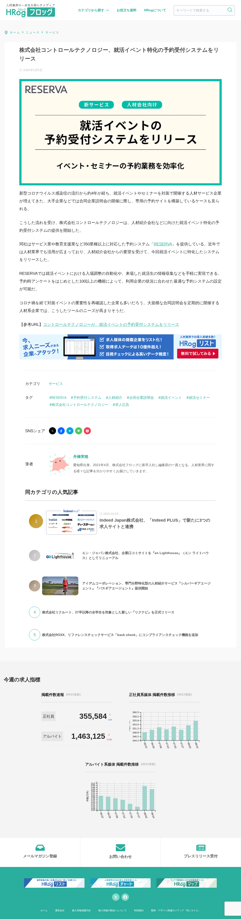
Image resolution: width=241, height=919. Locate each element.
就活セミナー (199, 397)
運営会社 (59, 910)
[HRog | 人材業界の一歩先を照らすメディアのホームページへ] (30, 10)
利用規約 (139, 910)
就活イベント (171, 397)
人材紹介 (115, 397)
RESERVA (163, 244)
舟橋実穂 (80, 457)
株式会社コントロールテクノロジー (80, 404)
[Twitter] (116, 897)
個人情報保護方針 (81, 910)
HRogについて (155, 10)
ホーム (44, 910)
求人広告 (122, 404)
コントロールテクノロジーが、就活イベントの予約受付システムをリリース (111, 324)
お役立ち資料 (127, 10)
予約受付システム (87, 397)
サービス (56, 383)
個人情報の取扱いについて (112, 910)
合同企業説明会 (141, 397)
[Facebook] (125, 897)
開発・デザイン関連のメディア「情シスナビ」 (176, 910)
